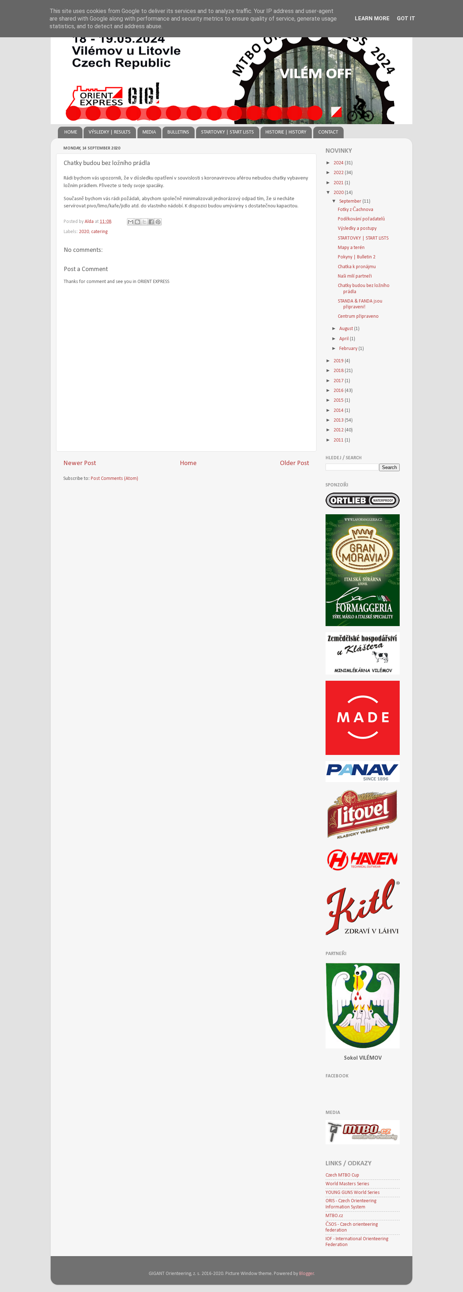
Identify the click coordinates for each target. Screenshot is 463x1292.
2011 (339, 440)
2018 (339, 370)
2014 (339, 410)
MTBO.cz (334, 1215)
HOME (70, 132)
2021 (339, 183)
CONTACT (328, 132)
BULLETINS (178, 132)
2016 (339, 390)
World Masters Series (347, 1184)
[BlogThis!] (137, 221)
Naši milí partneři (355, 276)
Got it (406, 18)
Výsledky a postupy (357, 228)
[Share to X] (144, 221)
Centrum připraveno (358, 316)
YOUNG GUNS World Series (353, 1192)
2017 (339, 381)
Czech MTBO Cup (342, 1175)
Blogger (306, 1273)
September (350, 201)
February (348, 348)
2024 (339, 163)
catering (99, 231)
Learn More (372, 18)
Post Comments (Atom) (114, 478)
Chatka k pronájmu (357, 267)
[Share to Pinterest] (158, 221)
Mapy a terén (351, 247)
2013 (339, 420)
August (346, 328)
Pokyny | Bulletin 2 (356, 257)
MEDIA (149, 132)
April (344, 339)
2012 (339, 430)
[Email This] (130, 221)
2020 (84, 231)
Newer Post (79, 463)
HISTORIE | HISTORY (286, 132)
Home (188, 463)
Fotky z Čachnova (355, 209)
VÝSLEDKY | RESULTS (110, 132)
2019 (339, 361)
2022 (339, 172)
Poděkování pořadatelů (361, 219)
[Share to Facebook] (151, 221)
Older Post (294, 463)
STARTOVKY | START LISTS (227, 132)
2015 (339, 400)
